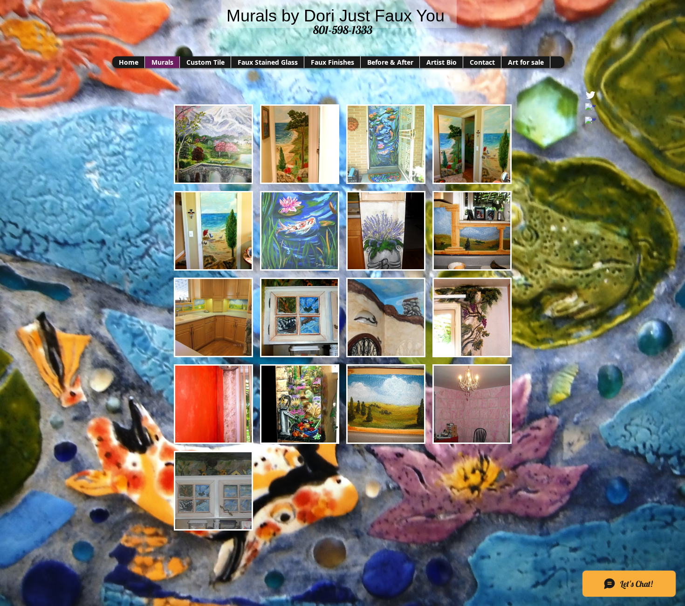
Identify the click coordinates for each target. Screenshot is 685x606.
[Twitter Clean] (590, 95)
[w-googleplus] (590, 122)
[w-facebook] (590, 108)
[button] (213, 144)
